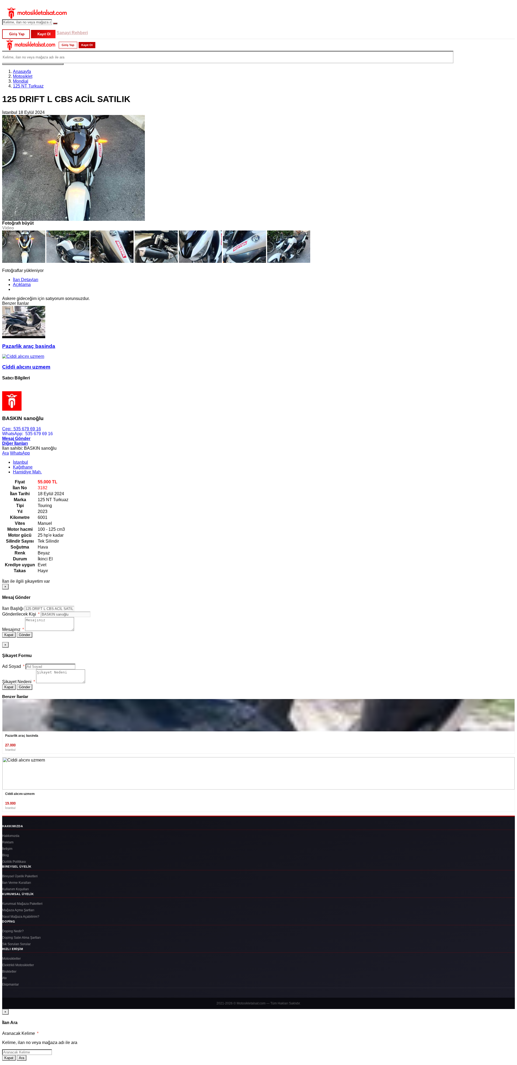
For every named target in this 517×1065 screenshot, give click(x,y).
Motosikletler (11, 959)
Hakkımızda (10, 836)
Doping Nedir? (13, 931)
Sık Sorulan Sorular (16, 944)
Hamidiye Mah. (27, 472)
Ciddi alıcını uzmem (26, 367)
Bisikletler (9, 971)
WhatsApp (20, 453)
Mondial (20, 81)
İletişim (7, 849)
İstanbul (20, 462)
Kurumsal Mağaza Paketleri (22, 904)
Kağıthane (23, 467)
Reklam (7, 842)
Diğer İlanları (15, 443)
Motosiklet (22, 76)
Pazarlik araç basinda (28, 346)
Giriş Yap (17, 34)
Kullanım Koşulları (15, 889)
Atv (4, 978)
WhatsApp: (27, 433)
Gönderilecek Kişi (21, 614)
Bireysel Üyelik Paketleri (20, 876)
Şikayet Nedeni (18, 681)
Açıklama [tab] (22, 284)
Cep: (21, 429)
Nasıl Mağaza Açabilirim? (20, 917)
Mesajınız (13, 629)
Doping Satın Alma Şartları (21, 938)
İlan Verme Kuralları (16, 883)
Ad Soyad (13, 666)
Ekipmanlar (10, 984)
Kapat (8, 635)
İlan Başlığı (12, 608)
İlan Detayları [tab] (25, 279)
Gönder (24, 635)
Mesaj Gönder (16, 438)
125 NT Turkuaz (28, 86)
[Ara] (55, 23)
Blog (5, 855)
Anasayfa (22, 71)
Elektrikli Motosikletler (18, 965)
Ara (5, 453)
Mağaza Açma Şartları (18, 910)
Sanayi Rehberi (72, 32)
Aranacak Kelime (20, 1033)
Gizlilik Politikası (14, 862)
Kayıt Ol (44, 34)
